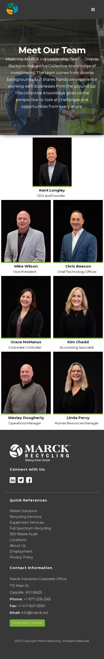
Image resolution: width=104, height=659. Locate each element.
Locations (18, 540)
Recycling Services (25, 517)
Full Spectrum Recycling (30, 528)
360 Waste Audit (24, 534)
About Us (17, 545)
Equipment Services (27, 522)
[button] (93, 9)
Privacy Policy (21, 557)
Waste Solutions (23, 511)
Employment (21, 551)
